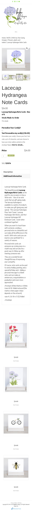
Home (4, 38)
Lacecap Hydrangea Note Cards (15, 187)
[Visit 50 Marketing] (16, 508)
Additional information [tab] (13, 176)
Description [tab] (8, 172)
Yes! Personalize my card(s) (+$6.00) (16, 133)
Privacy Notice (14, 503)
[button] (27, 48)
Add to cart (11, 155)
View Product (16, 360)
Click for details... (18, 145)
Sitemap (19, 503)
